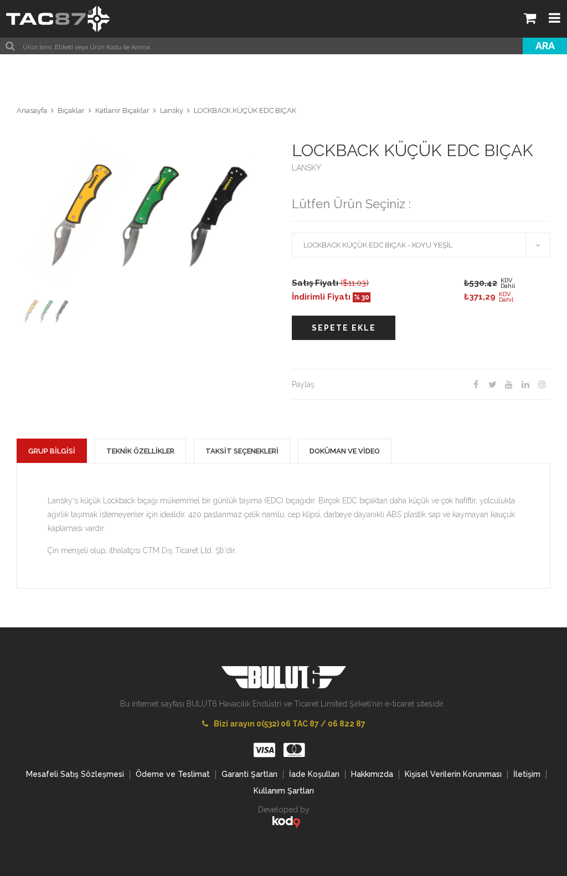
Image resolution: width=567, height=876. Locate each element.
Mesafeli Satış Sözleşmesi (75, 774)
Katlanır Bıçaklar (122, 110)
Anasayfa (32, 110)
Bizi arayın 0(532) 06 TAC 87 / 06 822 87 (289, 723)
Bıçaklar (71, 110)
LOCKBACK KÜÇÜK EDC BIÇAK (245, 110)
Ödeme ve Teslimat (173, 774)
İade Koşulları (314, 774)
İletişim (526, 774)
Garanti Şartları (249, 774)
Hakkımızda (372, 774)
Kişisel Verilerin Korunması (453, 774)
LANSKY (306, 167)
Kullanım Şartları (284, 791)
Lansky (171, 110)
